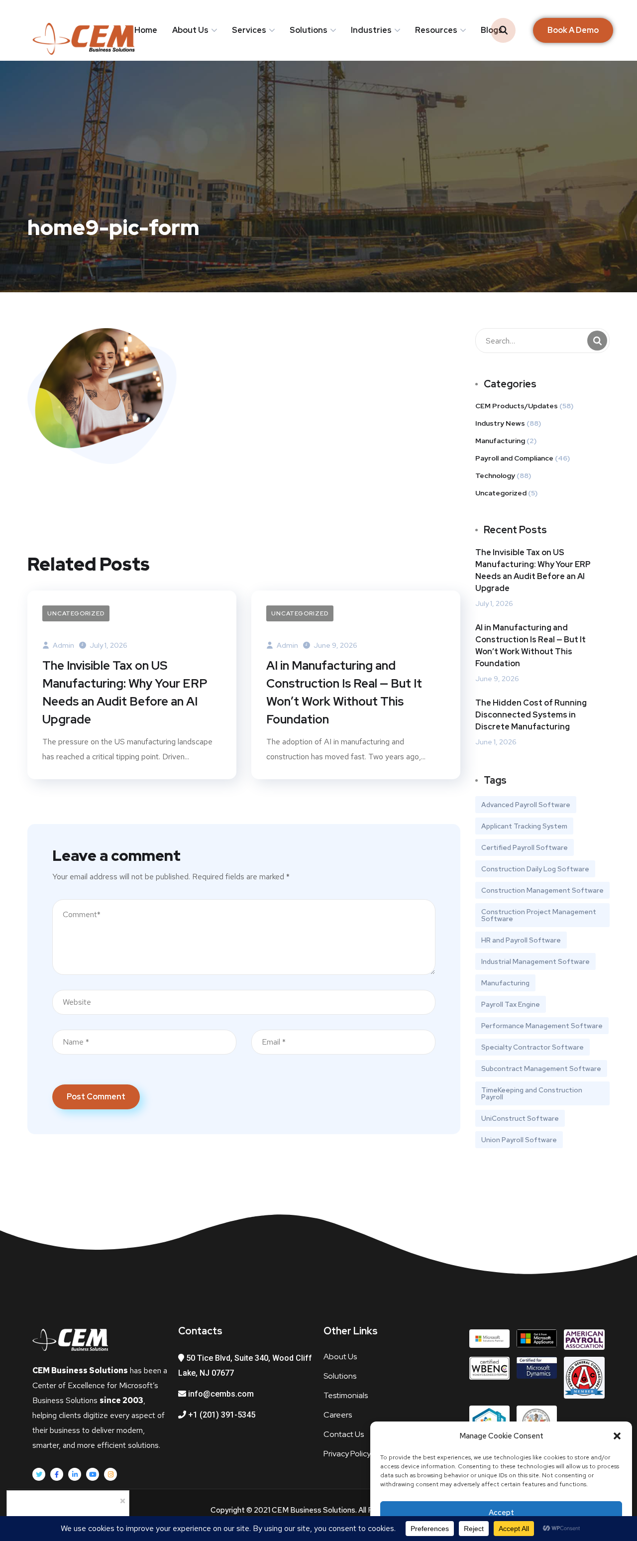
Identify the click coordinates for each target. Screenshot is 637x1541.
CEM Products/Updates (516, 405)
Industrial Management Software (535, 961)
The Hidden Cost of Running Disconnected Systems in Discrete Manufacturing (531, 715)
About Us (190, 30)
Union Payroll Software (519, 1139)
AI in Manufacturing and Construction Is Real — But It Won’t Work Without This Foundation (344, 692)
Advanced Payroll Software (525, 804)
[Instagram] (110, 1474)
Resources (436, 30)
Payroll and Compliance (514, 458)
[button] (617, 1436)
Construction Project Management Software (538, 915)
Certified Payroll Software (524, 847)
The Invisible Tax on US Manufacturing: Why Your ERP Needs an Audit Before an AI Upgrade (125, 692)
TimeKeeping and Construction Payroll (531, 1093)
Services (249, 30)
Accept (501, 1513)
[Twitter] (38, 1474)
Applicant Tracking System (524, 826)
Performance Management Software (542, 1025)
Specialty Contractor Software (532, 1047)
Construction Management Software (542, 890)
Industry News (500, 423)
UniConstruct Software (520, 1118)
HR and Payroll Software (521, 940)
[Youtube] (92, 1474)
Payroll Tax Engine (510, 1004)
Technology (495, 475)
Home (145, 30)
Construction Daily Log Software (535, 868)
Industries (371, 30)
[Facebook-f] (56, 1474)
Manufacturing (500, 440)
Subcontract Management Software (541, 1068)
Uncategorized (76, 613)
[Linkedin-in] (74, 1474)
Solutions (308, 30)
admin (62, 645)
